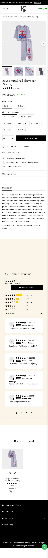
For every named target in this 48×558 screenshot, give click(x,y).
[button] (7, 88)
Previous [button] (4, 43)
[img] (21, 323)
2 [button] (21, 413)
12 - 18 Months (9, 117)
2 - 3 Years (8, 123)
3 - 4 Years (22, 123)
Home (5, 17)
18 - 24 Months (26, 117)
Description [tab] (7, 188)
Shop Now (32, 2)
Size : (10, 112)
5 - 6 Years (8, 130)
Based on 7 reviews (12, 283)
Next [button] (43, 43)
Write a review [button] (27, 287)
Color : (7, 101)
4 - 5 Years (35, 123)
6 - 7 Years (22, 130)
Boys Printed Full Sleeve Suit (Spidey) (12, 480)
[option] (24, 43)
